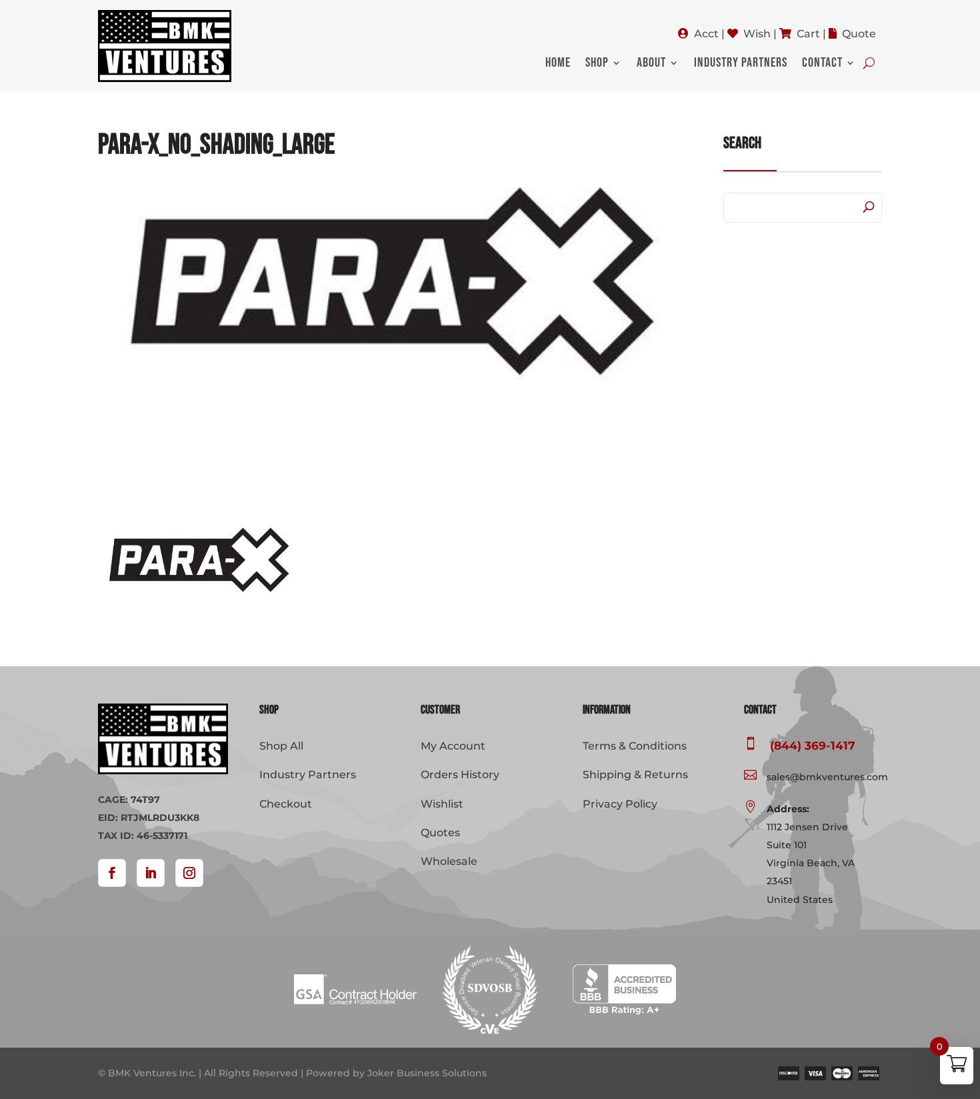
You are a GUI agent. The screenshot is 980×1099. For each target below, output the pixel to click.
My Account (453, 746)
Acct (706, 33)
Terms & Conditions (635, 746)
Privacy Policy (620, 804)
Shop (597, 64)
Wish (757, 33)
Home (558, 64)
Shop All (281, 746)
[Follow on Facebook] (112, 873)
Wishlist (442, 804)
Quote (859, 33)
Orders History (460, 774)
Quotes (440, 832)
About (651, 64)
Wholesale (449, 861)
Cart (808, 33)
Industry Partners (740, 64)
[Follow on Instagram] (189, 873)
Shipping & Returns (635, 774)
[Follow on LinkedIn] (151, 873)
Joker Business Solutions (427, 1073)
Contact (822, 64)
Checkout (285, 804)
